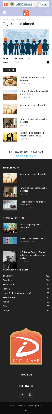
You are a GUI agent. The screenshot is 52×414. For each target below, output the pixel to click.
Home (5, 19)
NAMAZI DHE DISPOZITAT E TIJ (34, 238)
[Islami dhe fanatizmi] (26, 42)
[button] (4, 12)
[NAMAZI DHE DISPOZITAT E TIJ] (10, 240)
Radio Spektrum (35, 405)
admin (6, 62)
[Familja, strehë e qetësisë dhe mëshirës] (10, 123)
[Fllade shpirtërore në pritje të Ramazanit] (10, 205)
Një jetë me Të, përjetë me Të (33, 105)
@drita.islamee (26, 155)
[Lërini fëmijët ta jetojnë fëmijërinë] (10, 228)
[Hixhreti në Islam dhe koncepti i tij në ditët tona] (10, 95)
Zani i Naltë (21, 405)
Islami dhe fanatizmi (16, 58)
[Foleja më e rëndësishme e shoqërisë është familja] (10, 136)
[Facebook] (22, 395)
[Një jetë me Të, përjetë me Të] (10, 109)
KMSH (12, 405)
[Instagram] (30, 395)
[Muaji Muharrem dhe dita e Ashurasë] (10, 81)
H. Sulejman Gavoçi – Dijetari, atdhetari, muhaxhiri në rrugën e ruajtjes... (34, 255)
